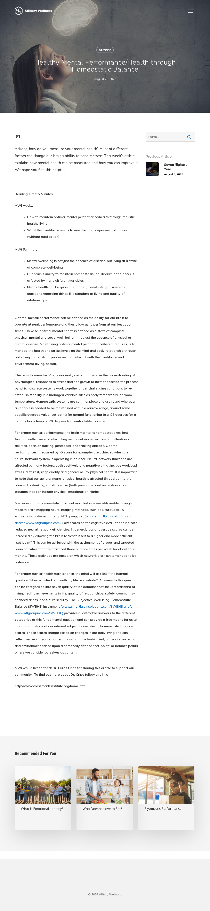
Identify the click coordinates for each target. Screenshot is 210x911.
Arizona (105, 50)
